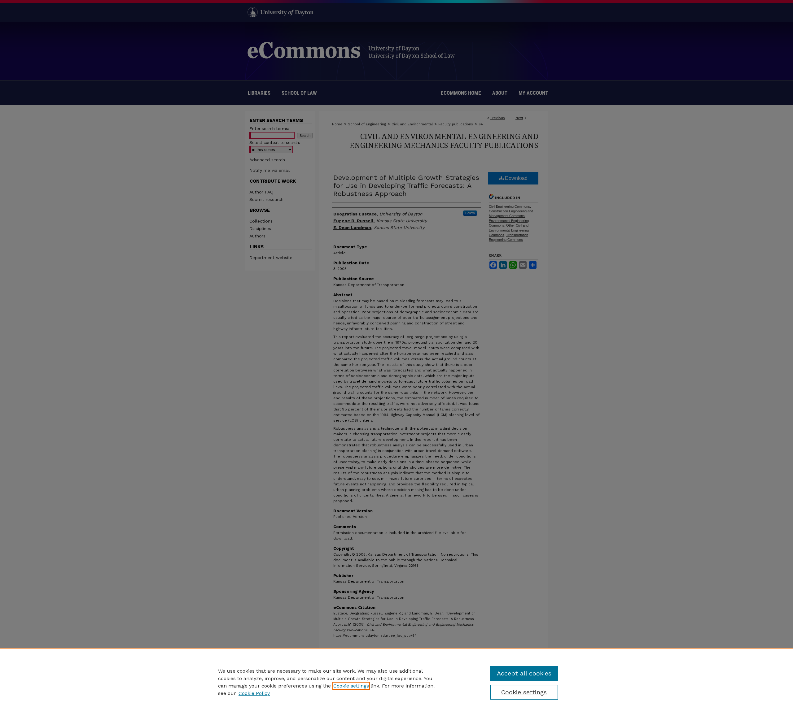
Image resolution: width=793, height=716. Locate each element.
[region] (396, 682)
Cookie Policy (254, 693)
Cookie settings (351, 686)
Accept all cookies (524, 673)
